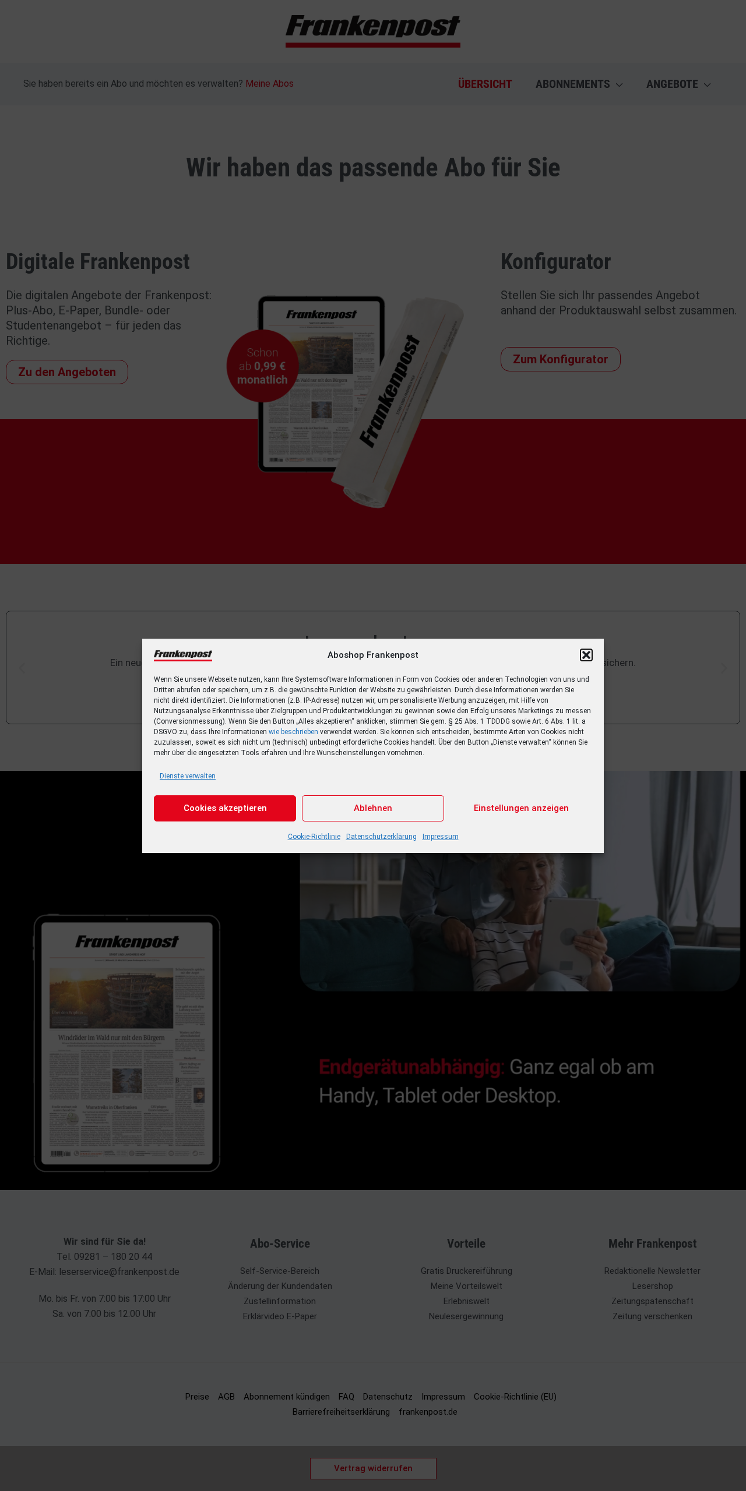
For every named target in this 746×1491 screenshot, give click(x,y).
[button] (586, 655)
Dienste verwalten (188, 776)
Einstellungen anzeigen (521, 808)
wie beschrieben (293, 732)
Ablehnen (373, 808)
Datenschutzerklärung (381, 837)
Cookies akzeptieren (225, 808)
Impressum (441, 837)
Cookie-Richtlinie (314, 837)
